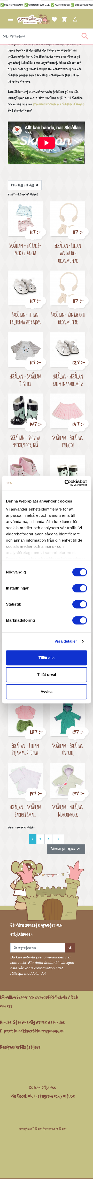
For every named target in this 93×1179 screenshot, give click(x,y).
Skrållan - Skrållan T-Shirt (25, 380)
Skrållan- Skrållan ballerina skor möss (68, 380)
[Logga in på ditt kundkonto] (69, 19)
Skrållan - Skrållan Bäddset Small (25, 811)
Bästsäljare (30, 1047)
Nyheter (13, 1047)
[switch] (79, 588)
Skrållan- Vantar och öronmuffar (68, 318)
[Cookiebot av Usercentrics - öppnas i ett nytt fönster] (65, 482)
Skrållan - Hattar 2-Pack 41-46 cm (25, 249)
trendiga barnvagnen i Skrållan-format (58, 104)
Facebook (25, 1096)
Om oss (6, 1006)
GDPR (48, 997)
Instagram (43, 1096)
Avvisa (46, 691)
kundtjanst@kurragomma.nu (39, 1031)
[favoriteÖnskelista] (48, 19)
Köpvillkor (8, 997)
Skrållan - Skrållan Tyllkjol (67, 441)
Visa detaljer (66, 641)
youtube (67, 1096)
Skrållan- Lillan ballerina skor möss (25, 318)
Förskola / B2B (65, 997)
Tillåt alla (46, 658)
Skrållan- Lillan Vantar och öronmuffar (68, 253)
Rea (3, 1047)
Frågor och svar (30, 997)
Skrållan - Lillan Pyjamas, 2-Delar (25, 749)
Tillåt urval (46, 674)
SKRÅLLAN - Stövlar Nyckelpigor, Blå (25, 441)
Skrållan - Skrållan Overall (67, 749)
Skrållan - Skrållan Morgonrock (67, 811)
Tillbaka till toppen (66, 849)
